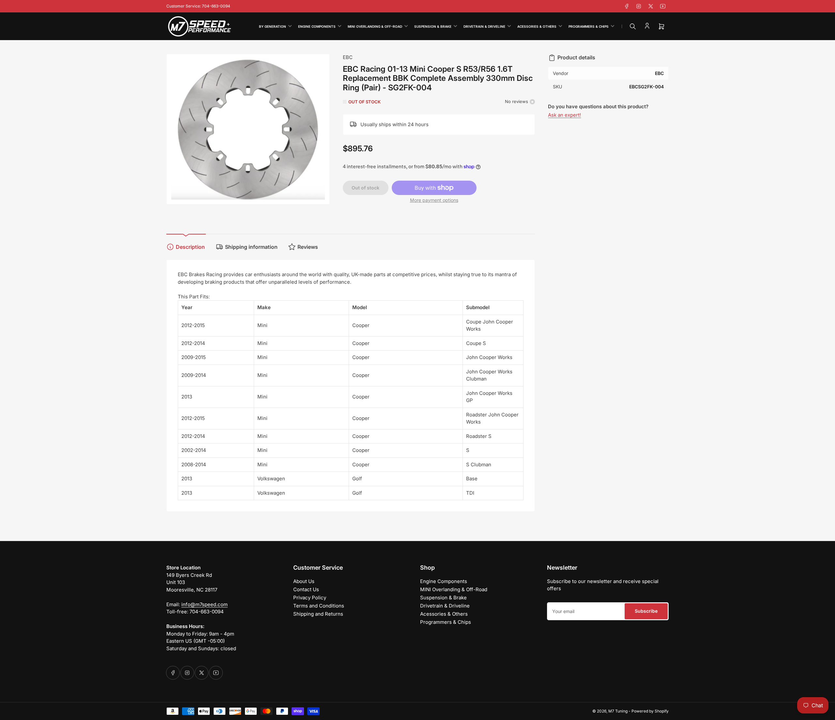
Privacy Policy (309, 597)
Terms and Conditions (318, 606)
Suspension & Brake (432, 26)
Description (190, 247)
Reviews (307, 247)
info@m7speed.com (204, 604)
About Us (303, 581)
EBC (348, 57)
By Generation (272, 26)
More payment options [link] (434, 200)
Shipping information (251, 247)
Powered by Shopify (650, 711)
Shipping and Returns (318, 614)
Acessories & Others (536, 26)
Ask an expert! (564, 115)
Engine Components (317, 26)
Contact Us (306, 589)
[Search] (633, 26)
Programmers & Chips (589, 26)
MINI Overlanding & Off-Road (375, 26)
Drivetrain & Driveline (484, 26)
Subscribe (646, 611)
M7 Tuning (618, 711)
